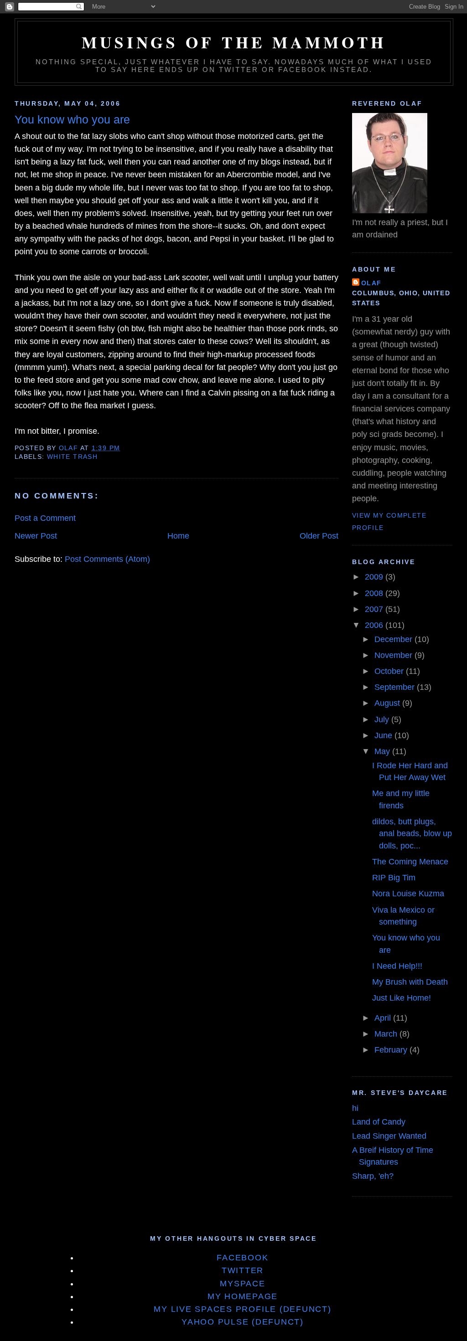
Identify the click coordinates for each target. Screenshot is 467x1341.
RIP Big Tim (393, 877)
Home (178, 535)
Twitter (243, 1270)
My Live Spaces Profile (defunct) (242, 1309)
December (394, 639)
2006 (375, 625)
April (383, 1017)
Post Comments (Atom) (107, 559)
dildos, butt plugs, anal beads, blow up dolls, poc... (412, 833)
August (388, 703)
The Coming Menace (410, 861)
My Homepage (243, 1296)
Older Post (319, 535)
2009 (375, 576)
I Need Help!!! (397, 966)
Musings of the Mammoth (234, 42)
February (392, 1049)
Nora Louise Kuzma (408, 893)
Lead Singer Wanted (389, 1136)
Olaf (371, 283)
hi (355, 1108)
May (383, 751)
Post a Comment (45, 518)
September (395, 687)
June (384, 735)
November (394, 655)
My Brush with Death (410, 981)
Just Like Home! (401, 997)
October (390, 671)
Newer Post (36, 535)
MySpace (242, 1283)
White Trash (72, 456)
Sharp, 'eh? (373, 1176)
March (387, 1033)
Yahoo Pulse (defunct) (243, 1321)
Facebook (242, 1257)
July (382, 719)
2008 (375, 593)
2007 (375, 609)
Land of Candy (378, 1121)
